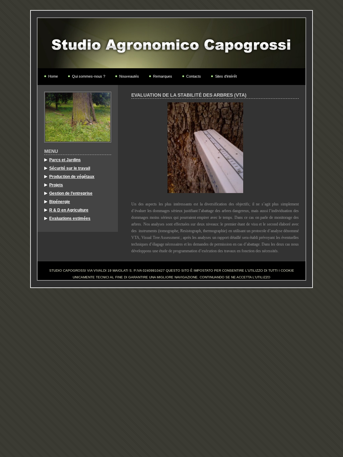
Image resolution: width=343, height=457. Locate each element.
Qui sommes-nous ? (88, 76)
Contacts (193, 76)
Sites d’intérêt (226, 76)
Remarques (162, 76)
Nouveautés (129, 76)
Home (53, 76)
